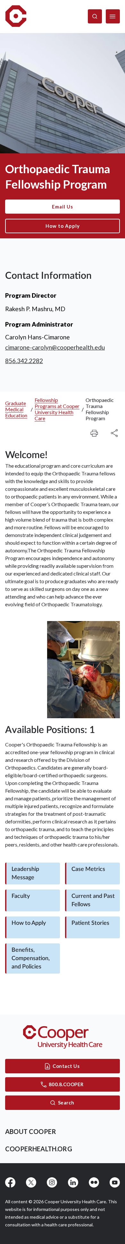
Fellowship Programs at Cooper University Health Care (57, 409)
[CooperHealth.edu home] (63, 1037)
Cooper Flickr (94, 1182)
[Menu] (113, 16)
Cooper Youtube (115, 1182)
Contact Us (66, 1066)
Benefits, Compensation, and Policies (31, 958)
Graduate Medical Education (16, 409)
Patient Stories (90, 923)
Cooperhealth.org (38, 1148)
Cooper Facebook (10, 1182)
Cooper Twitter (31, 1182)
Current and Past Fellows (93, 900)
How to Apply (63, 226)
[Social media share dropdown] (94, 433)
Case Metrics (88, 869)
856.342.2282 (24, 360)
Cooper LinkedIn (73, 1182)
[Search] (95, 16)
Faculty (21, 896)
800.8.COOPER (66, 1084)
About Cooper (30, 1131)
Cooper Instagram (52, 1182)
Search (66, 1102)
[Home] (16, 16)
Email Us (62, 206)
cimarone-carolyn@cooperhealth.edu (55, 347)
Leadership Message (25, 873)
